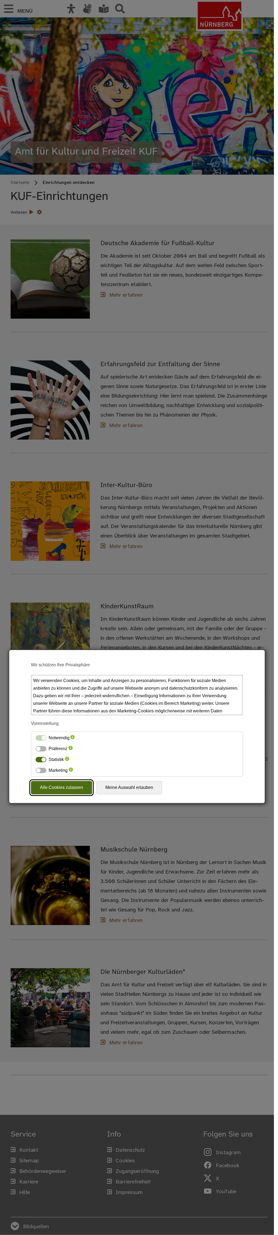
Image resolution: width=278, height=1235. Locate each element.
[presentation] (72, 738)
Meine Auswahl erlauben (129, 787)
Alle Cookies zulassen (61, 787)
